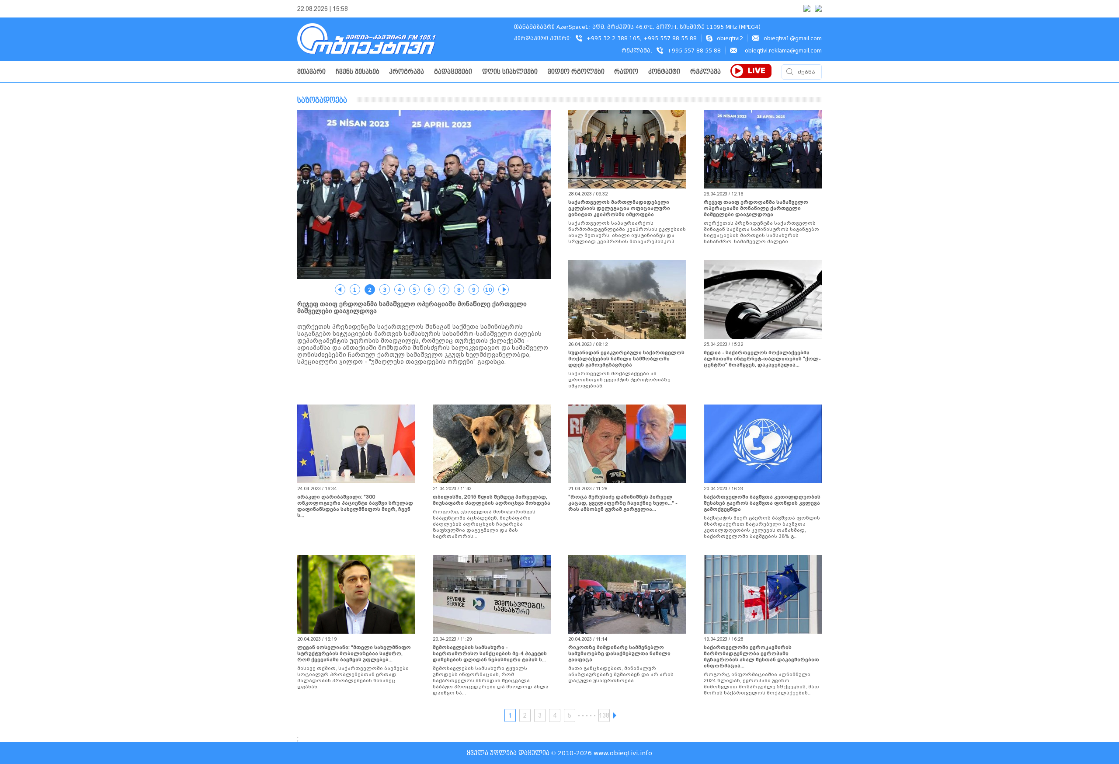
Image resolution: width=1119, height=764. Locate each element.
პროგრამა (406, 72)
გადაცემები (453, 72)
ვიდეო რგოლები (576, 72)
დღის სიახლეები (510, 72)
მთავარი (311, 72)
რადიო (626, 72)
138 (604, 715)
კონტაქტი (664, 72)
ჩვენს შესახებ (357, 72)
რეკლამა (705, 72)
